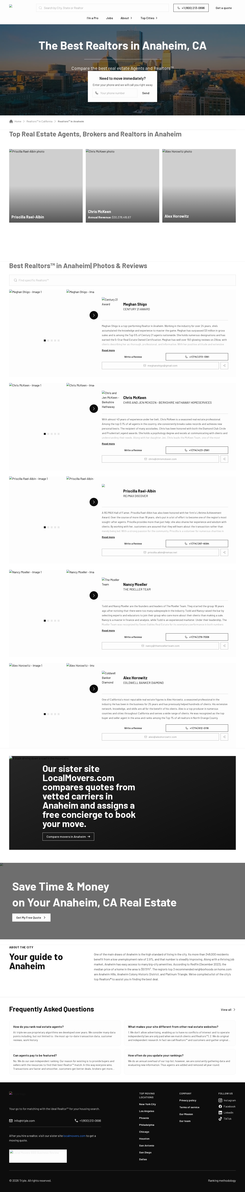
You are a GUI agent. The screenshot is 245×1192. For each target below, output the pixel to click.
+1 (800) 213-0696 (193, 8)
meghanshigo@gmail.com (162, 365)
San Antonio (146, 1145)
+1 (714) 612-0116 (199, 728)
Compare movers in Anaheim (66, 836)
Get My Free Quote (28, 917)
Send (145, 93)
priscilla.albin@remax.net (162, 552)
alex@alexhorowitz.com (163, 736)
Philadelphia (146, 1124)
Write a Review (133, 356)
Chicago (144, 1131)
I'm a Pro (92, 18)
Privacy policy (187, 1100)
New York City (147, 1104)
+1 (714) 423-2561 (199, 450)
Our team (184, 1121)
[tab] (45, 340)
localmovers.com (74, 1135)
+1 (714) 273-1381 (199, 356)
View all (226, 1009)
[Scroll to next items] (94, 315)
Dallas (143, 1159)
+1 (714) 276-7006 (199, 636)
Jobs (109, 18)
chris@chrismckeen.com (163, 458)
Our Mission (186, 1114)
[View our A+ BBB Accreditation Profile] (38, 1156)
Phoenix (144, 1117)
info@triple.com (24, 1120)
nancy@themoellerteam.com (163, 645)
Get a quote (224, 8)
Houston (144, 1138)
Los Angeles (146, 1111)
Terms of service (189, 1107)
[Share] (77, 154)
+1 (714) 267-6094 (199, 543)
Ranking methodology (222, 1180)
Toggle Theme (9, 1189)
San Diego (145, 1152)
